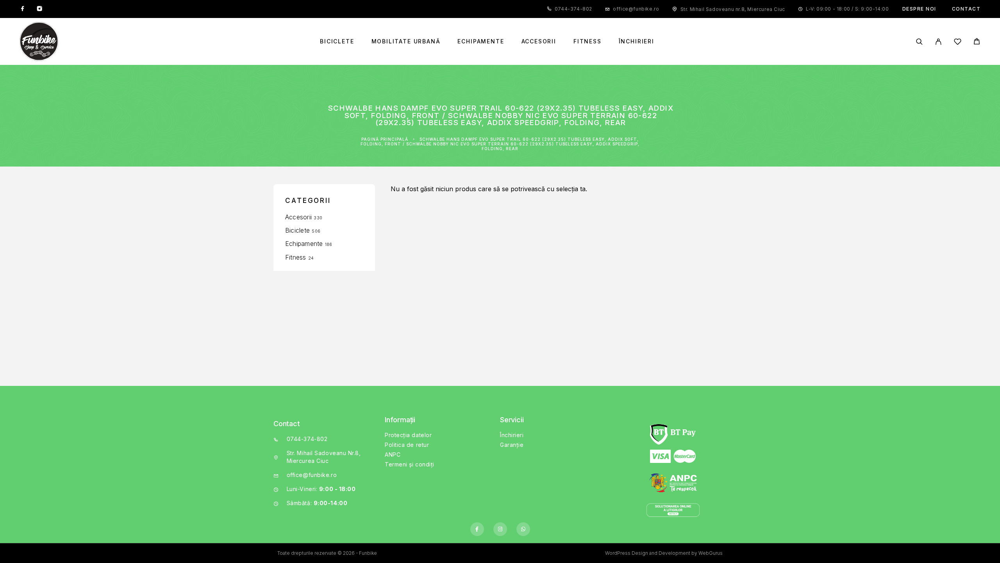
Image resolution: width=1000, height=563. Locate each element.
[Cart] (976, 42)
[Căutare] (919, 41)
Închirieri (636, 41)
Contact (966, 9)
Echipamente (480, 41)
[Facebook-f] (477, 529)
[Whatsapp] (523, 529)
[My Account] (938, 41)
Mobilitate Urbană (406, 41)
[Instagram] (39, 9)
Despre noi (919, 9)
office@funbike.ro (636, 9)
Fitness (587, 41)
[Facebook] (23, 9)
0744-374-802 (573, 9)
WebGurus (710, 553)
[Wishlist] (957, 42)
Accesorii (538, 41)
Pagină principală (384, 139)
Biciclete (337, 41)
